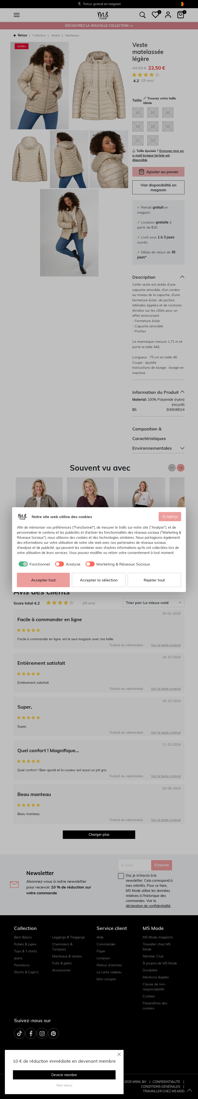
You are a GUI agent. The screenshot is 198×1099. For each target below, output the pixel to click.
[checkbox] (33, 564)
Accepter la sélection (99, 580)
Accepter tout (43, 580)
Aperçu (172, 516)
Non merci (64, 1085)
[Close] (119, 1054)
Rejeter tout (154, 580)
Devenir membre (64, 1075)
